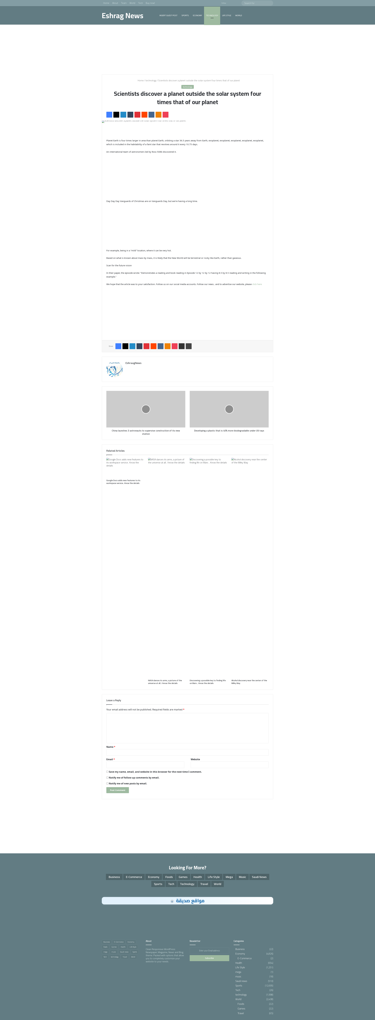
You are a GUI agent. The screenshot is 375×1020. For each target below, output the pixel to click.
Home (106, 3)
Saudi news (259, 877)
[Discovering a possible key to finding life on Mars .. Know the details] (208, 568)
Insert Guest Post (168, 15)
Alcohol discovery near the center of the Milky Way (249, 681)
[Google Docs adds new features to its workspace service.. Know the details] (125, 468)
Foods (169, 877)
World (132, 3)
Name (110, 746)
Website (195, 759)
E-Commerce (134, 877)
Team (124, 3)
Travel (204, 884)
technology (212, 15)
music (242, 877)
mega (229, 877)
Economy (197, 15)
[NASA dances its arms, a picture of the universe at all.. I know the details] (166, 568)
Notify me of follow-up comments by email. (134, 777)
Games (183, 877)
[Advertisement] (187, 49)
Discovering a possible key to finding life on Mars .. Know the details (208, 681)
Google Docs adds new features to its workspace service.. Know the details (123, 481)
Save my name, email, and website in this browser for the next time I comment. (155, 771)
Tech (140, 3)
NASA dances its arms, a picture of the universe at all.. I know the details (165, 681)
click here (257, 284)
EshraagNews (133, 363)
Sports (185, 15)
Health (197, 877)
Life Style (226, 15)
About (115, 3)
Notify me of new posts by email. (128, 783)
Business (114, 877)
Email (110, 759)
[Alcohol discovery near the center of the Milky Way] (250, 568)
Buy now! (150, 3)
